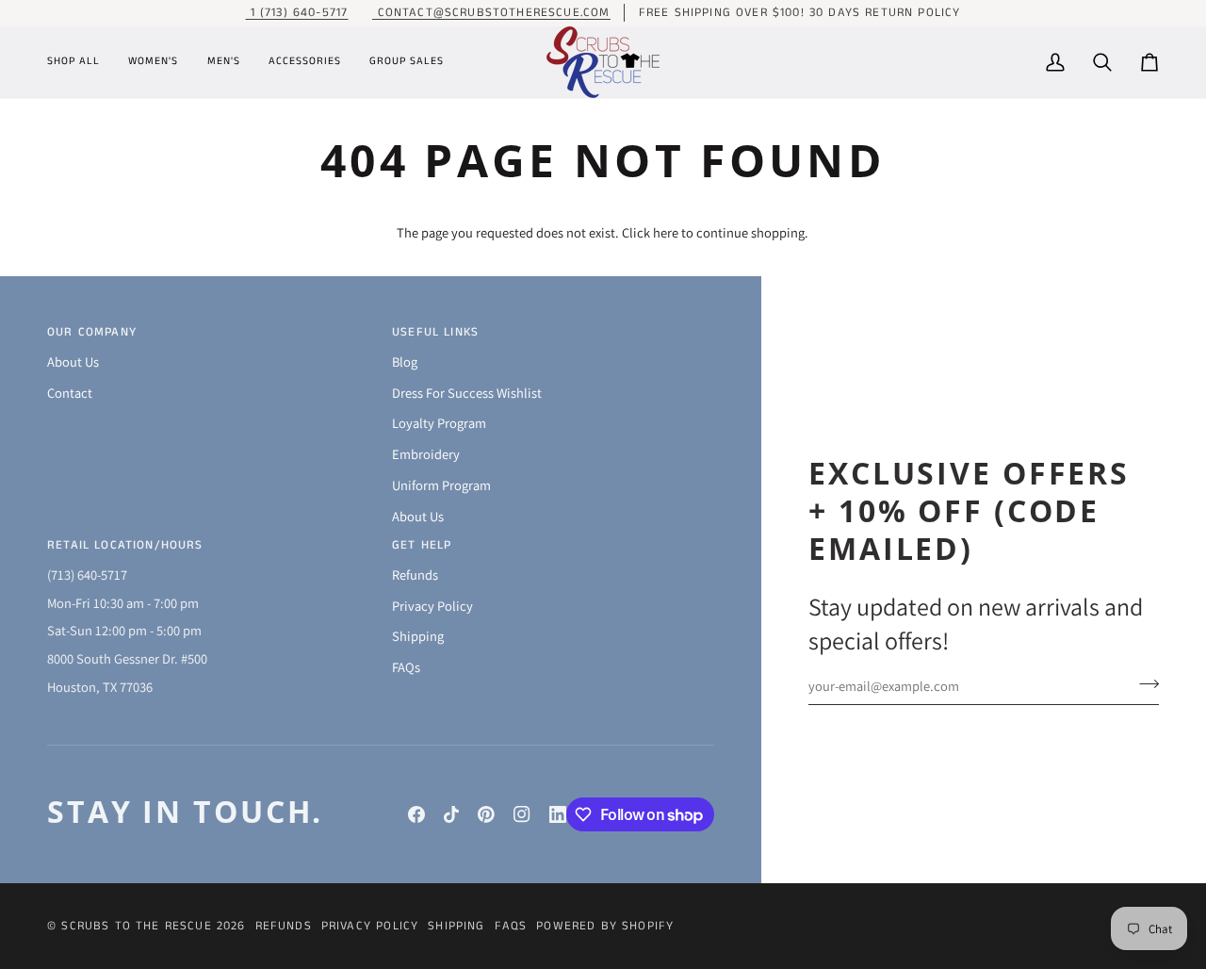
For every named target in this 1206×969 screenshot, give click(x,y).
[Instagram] (521, 814)
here (665, 232)
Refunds (415, 574)
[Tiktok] (451, 814)
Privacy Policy (432, 606)
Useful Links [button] (435, 332)
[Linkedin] (557, 814)
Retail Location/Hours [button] (125, 545)
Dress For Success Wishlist (467, 393)
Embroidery (426, 454)
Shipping (418, 636)
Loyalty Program (439, 423)
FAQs (406, 667)
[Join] (1143, 683)
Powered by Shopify (605, 926)
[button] (80, 62)
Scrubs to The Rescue (136, 926)
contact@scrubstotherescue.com (491, 13)
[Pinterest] (486, 814)
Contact (69, 393)
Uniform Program (441, 485)
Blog (404, 361)
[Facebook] (416, 814)
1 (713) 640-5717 (296, 13)
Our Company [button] (92, 332)
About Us (73, 361)
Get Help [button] (421, 545)
